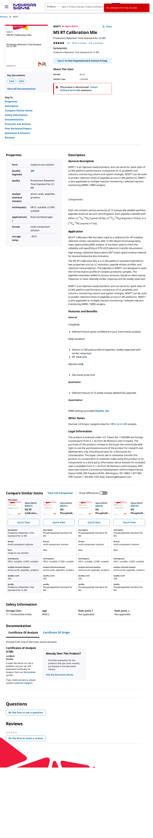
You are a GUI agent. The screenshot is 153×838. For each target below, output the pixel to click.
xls (84, 357)
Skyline (99, 410)
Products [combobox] (51, 6)
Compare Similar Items (18, 110)
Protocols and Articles (18, 124)
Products (4, 16)
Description (12, 106)
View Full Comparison (60, 492)
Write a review (79, 43)
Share (109, 26)
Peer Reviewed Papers (18, 128)
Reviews (10, 137)
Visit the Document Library (59, 674)
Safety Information (16, 115)
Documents (29, 672)
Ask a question (96, 43)
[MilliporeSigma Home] (24, 6)
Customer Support (23, 682)
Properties (11, 101)
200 (32, 170)
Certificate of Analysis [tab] (23, 632)
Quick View (23, 522)
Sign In (60, 60)
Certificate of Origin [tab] (56, 632)
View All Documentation (21, 88)
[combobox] (82, 6)
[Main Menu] (6, 6)
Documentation (14, 119)
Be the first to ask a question (26, 712)
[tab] (6, 16)
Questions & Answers (17, 133)
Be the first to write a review (27, 739)
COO (21, 81)
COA (11, 81)
